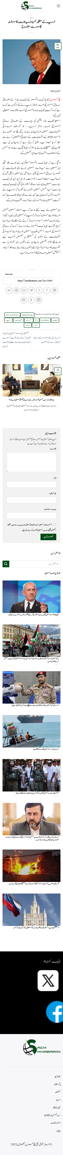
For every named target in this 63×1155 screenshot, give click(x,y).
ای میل (52, 493)
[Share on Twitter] (31, 290)
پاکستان (57, 1084)
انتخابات (18, 320)
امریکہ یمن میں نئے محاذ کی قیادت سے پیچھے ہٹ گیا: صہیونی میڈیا (35, 705)
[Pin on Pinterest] (16, 290)
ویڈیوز (58, 1131)
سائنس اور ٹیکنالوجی (52, 1115)
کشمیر (57, 1092)
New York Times (12, 315)
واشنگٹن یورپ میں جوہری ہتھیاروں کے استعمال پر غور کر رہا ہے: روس (36, 927)
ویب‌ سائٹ (50, 509)
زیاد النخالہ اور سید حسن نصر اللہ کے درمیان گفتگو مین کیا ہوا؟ (31, 400)
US (36, 320)
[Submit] (6, 564)
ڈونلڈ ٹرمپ (35, 126)
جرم (36, 325)
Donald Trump (27, 315)
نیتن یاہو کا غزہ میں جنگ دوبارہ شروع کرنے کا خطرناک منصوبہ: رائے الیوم (33, 614)
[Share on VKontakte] (8, 290)
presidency (45, 320)
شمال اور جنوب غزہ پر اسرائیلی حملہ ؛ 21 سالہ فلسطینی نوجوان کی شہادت (34, 883)
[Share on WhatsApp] (54, 290)
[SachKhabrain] (31, 5)
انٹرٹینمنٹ (55, 1123)
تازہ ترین (57, 1076)
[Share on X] (39, 290)
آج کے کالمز (56, 1107)
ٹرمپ (28, 105)
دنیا (31, 17)
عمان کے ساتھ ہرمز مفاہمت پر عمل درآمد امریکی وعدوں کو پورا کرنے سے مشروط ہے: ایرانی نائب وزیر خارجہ (32, 838)
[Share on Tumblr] (31, 300)
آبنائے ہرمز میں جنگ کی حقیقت (46, 749)
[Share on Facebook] (46, 290)
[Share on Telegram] (23, 300)
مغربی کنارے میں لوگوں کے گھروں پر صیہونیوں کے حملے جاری (37, 793)
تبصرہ (53, 449)
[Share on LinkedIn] (38, 300)
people (55, 320)
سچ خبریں (55, 99)
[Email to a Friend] (24, 290)
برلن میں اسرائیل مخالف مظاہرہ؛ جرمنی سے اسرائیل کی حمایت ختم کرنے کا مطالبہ (31, 660)
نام (55, 478)
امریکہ (29, 320)
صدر (28, 325)
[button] (58, 6)
